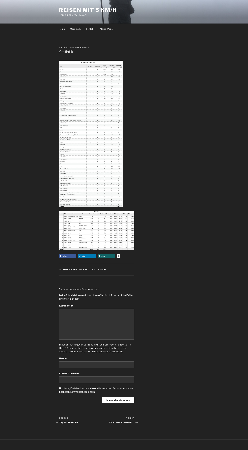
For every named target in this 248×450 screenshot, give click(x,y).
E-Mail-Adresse (69, 373)
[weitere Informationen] (118, 256)
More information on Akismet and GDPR (101, 351)
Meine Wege (106, 29)
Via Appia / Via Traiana (93, 270)
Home (62, 29)
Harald (84, 48)
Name (63, 358)
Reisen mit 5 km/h (88, 10)
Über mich (75, 29)
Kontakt (90, 29)
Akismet (63, 351)
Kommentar (67, 305)
